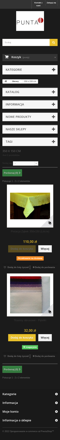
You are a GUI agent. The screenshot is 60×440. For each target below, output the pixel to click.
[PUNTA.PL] (30, 21)
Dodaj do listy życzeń (18, 267)
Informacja (15, 104)
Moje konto (10, 411)
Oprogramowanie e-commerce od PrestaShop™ (32, 431)
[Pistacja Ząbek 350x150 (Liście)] (30, 206)
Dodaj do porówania (45, 267)
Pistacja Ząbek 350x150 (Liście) (30, 231)
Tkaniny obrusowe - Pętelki (30, 320)
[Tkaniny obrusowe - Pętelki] (30, 295)
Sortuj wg (7, 163)
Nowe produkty (18, 117)
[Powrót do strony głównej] (6, 81)
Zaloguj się (51, 3)
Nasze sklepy (16, 129)
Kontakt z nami (38, 4)
